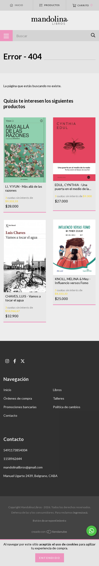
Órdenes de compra (17, 398)
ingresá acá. (80, 512)
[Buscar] (93, 35)
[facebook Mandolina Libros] (15, 361)
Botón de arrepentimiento (49, 520)
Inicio (7, 390)
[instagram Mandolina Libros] (7, 361)
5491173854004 (15, 450)
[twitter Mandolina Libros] (23, 361)
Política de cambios (66, 407)
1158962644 (12, 459)
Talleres (58, 398)
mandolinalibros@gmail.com (23, 467)
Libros (57, 390)
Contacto (10, 415)
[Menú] (6, 35)
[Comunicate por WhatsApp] (91, 531)
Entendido (49, 558)
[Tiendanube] (49, 533)
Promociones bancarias (20, 407)
